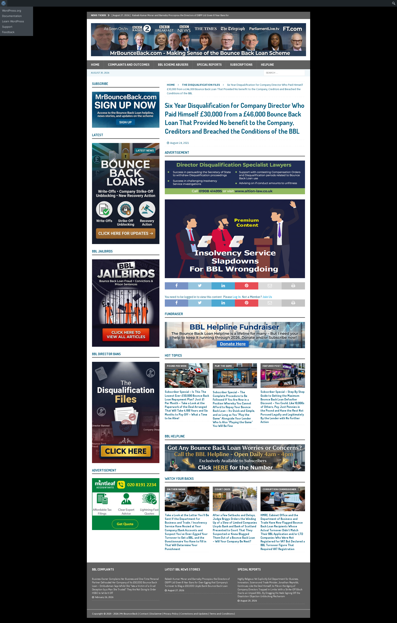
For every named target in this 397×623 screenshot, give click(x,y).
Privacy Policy (171, 613)
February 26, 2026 (104, 597)
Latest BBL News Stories (182, 569)
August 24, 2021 (179, 142)
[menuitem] (3, 3)
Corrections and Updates (194, 613)
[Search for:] (284, 72)
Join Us (267, 297)
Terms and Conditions (221, 613)
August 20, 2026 (248, 600)
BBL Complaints (103, 569)
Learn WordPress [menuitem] (13, 21)
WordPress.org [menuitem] (11, 10)
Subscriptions (241, 64)
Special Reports (209, 64)
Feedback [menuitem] (8, 32)
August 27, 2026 (176, 590)
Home (95, 64)
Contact (143, 613)
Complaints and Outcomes (128, 64)
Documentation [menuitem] (12, 16)
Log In (237, 297)
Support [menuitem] (7, 26)
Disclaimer (156, 613)
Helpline (267, 64)
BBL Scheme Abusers (173, 64)
